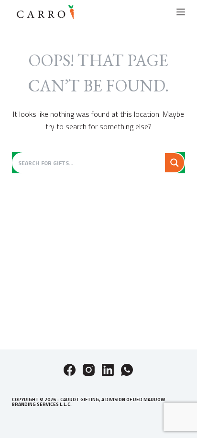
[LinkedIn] (108, 370)
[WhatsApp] (127, 370)
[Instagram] (89, 370)
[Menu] (180, 12)
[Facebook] (70, 370)
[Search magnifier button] (174, 162)
